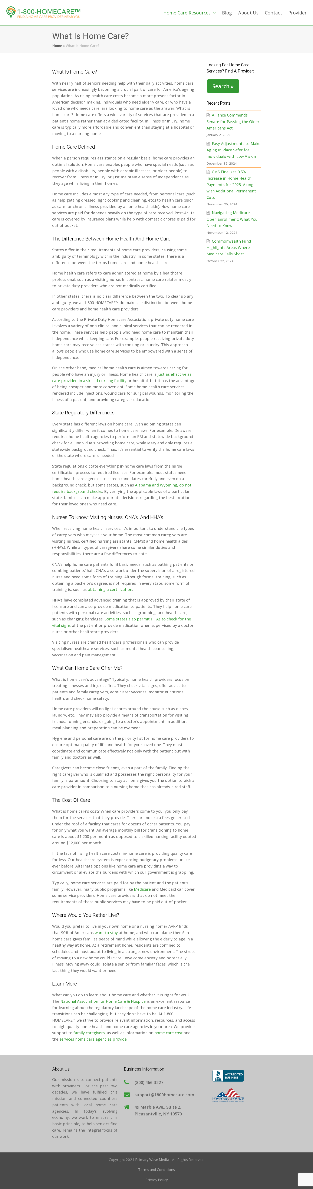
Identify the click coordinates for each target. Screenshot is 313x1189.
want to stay (106, 932)
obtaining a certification (110, 589)
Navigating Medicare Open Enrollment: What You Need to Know (232, 219)
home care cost (168, 1032)
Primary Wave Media (152, 1159)
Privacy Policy (156, 1179)
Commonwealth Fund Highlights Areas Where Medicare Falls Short (229, 247)
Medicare (142, 889)
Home (57, 45)
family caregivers (89, 1032)
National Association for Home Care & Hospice (103, 1001)
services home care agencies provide (93, 1039)
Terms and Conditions (156, 1169)
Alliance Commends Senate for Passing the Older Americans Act (233, 121)
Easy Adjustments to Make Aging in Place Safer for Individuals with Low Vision (233, 150)
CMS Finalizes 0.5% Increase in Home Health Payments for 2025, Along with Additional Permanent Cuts (231, 184)
